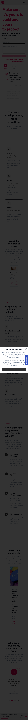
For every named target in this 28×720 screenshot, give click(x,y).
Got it (14, 369)
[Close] (26, 349)
